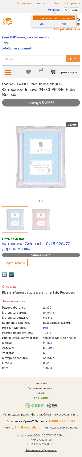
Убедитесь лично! (16, 48)
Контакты (42, 3)
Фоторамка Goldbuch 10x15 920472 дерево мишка (36, 246)
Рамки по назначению (45, 84)
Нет (63, 24)
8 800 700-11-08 (62, 420)
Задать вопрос (15, 263)
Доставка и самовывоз (41, 388)
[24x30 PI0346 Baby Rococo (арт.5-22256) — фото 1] (15, 219)
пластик (48, 312)
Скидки (41, 393)
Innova (47, 342)
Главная (7, 84)
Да (42, 24)
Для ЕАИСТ (41, 398)
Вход (74, 9)
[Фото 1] (39, 201)
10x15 (47, 332)
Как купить (41, 383)
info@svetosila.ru (67, 29)
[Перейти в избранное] (28, 72)
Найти (73, 59)
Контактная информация (41, 450)
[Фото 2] (42, 201)
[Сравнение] (41, 72)
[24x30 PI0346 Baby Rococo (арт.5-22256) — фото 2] (41, 219)
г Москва (55, 9)
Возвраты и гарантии (66, 3)
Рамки (21, 84)
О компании (24, 3)
